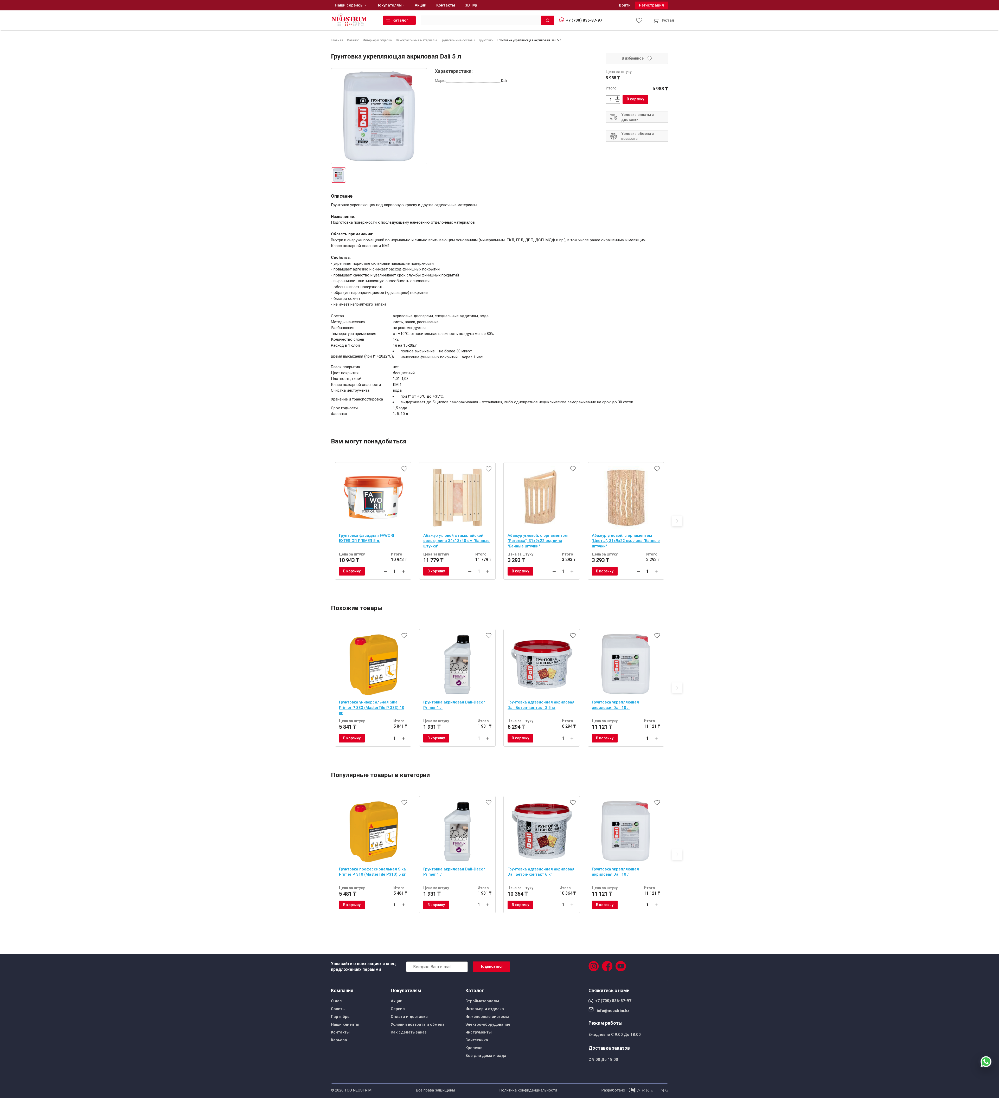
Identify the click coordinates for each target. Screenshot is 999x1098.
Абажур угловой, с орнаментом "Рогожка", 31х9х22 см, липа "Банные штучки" (538, 540)
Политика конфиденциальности (528, 1090)
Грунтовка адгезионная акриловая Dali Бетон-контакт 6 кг (541, 872)
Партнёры (340, 1016)
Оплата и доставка (409, 1016)
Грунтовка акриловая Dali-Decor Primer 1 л (454, 705)
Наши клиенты (345, 1024)
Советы (338, 1008)
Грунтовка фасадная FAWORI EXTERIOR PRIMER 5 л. (366, 538)
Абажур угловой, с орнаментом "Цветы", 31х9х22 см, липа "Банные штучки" (626, 540)
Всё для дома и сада (485, 1055)
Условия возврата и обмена (418, 1024)
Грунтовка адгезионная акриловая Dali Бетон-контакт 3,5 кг (541, 705)
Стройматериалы (482, 1001)
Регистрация (651, 5)
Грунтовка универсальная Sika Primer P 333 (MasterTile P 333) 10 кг (371, 707)
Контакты (340, 1032)
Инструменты (478, 1032)
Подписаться (491, 966)
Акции (396, 1001)
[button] (677, 521)
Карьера (339, 1040)
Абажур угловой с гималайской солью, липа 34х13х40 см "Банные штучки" (456, 540)
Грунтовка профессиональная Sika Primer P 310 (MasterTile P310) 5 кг (372, 872)
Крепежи (474, 1047)
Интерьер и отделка (484, 1008)
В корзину (635, 99)
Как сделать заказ (409, 1032)
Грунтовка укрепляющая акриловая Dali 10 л (615, 705)
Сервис (398, 1008)
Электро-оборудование (487, 1024)
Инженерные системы (487, 1016)
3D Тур (471, 5)
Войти (625, 5)
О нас (336, 1001)
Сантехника (476, 1040)
